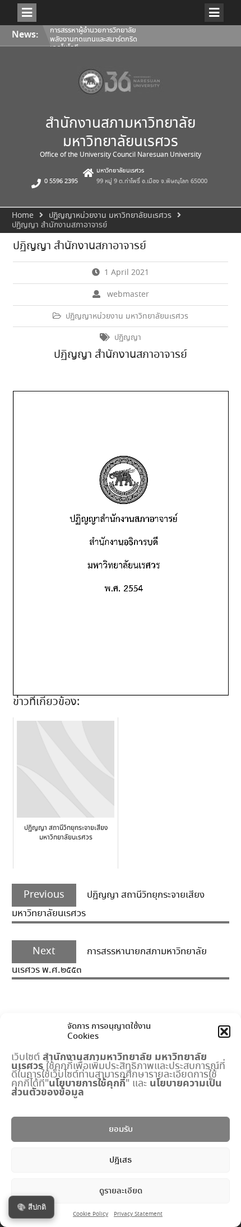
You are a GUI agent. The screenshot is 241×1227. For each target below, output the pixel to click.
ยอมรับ (121, 1129)
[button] (224, 1031)
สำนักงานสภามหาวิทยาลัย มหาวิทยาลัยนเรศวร (120, 133)
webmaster (128, 294)
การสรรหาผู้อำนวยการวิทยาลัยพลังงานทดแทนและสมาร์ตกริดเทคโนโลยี (93, 39)
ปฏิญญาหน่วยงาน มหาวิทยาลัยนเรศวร (127, 316)
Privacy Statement (138, 1214)
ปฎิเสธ (120, 1160)
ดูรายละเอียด (120, 1191)
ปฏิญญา (127, 337)
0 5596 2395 (61, 181)
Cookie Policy (90, 1214)
